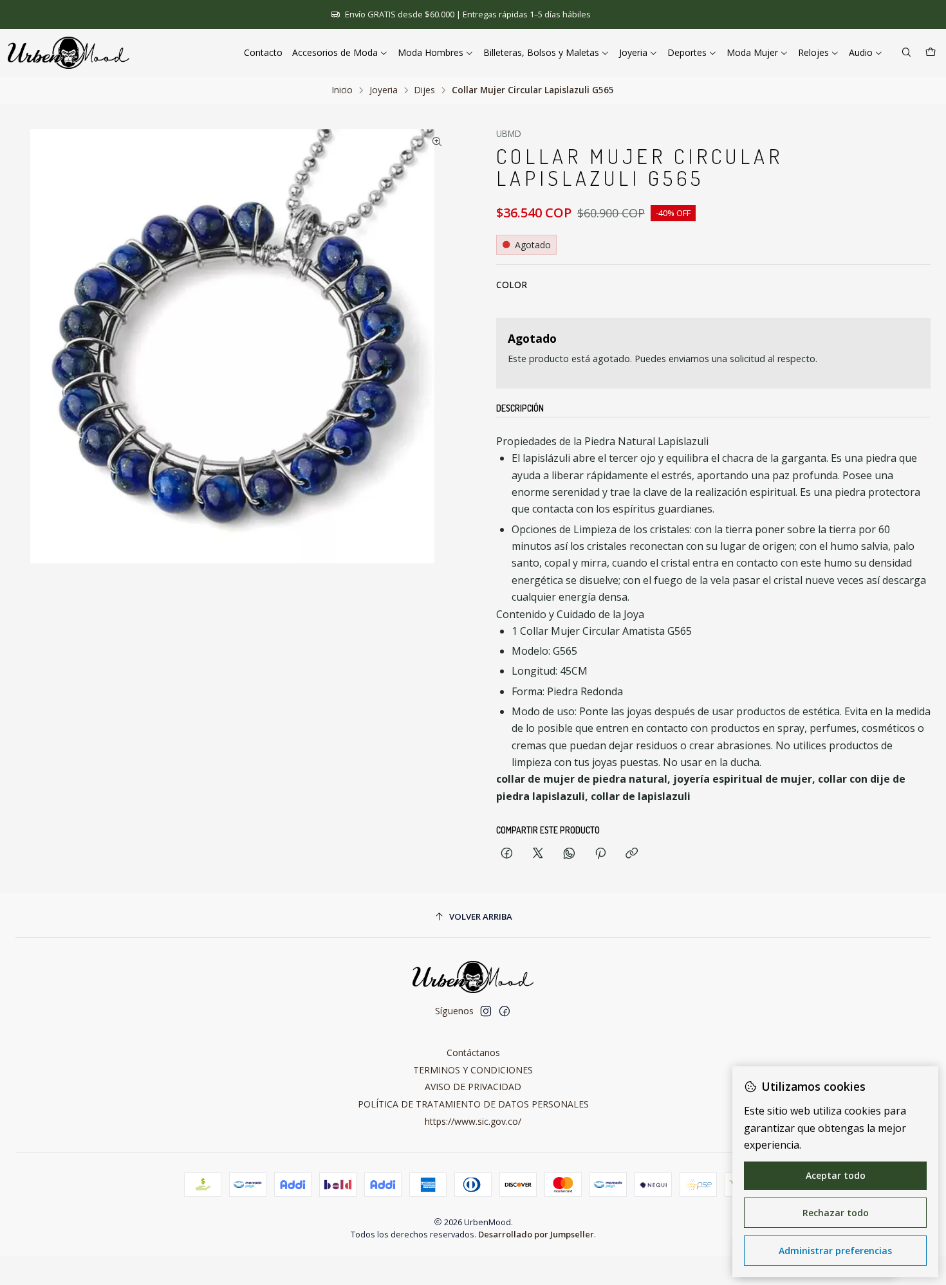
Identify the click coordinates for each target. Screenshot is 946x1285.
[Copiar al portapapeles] (631, 854)
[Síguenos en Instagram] (485, 1011)
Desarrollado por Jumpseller (536, 1234)
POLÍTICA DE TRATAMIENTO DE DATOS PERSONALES (473, 1104)
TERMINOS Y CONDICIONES (473, 1070)
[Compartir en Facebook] (506, 854)
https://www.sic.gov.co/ (473, 1121)
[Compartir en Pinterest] (600, 854)
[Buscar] (906, 53)
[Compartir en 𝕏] (538, 854)
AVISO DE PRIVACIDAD (473, 1086)
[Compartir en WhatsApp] (569, 854)
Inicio (342, 90)
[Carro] (930, 53)
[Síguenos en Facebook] (504, 1011)
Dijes (424, 90)
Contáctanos (473, 1052)
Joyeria (383, 90)
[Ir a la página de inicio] (68, 53)
